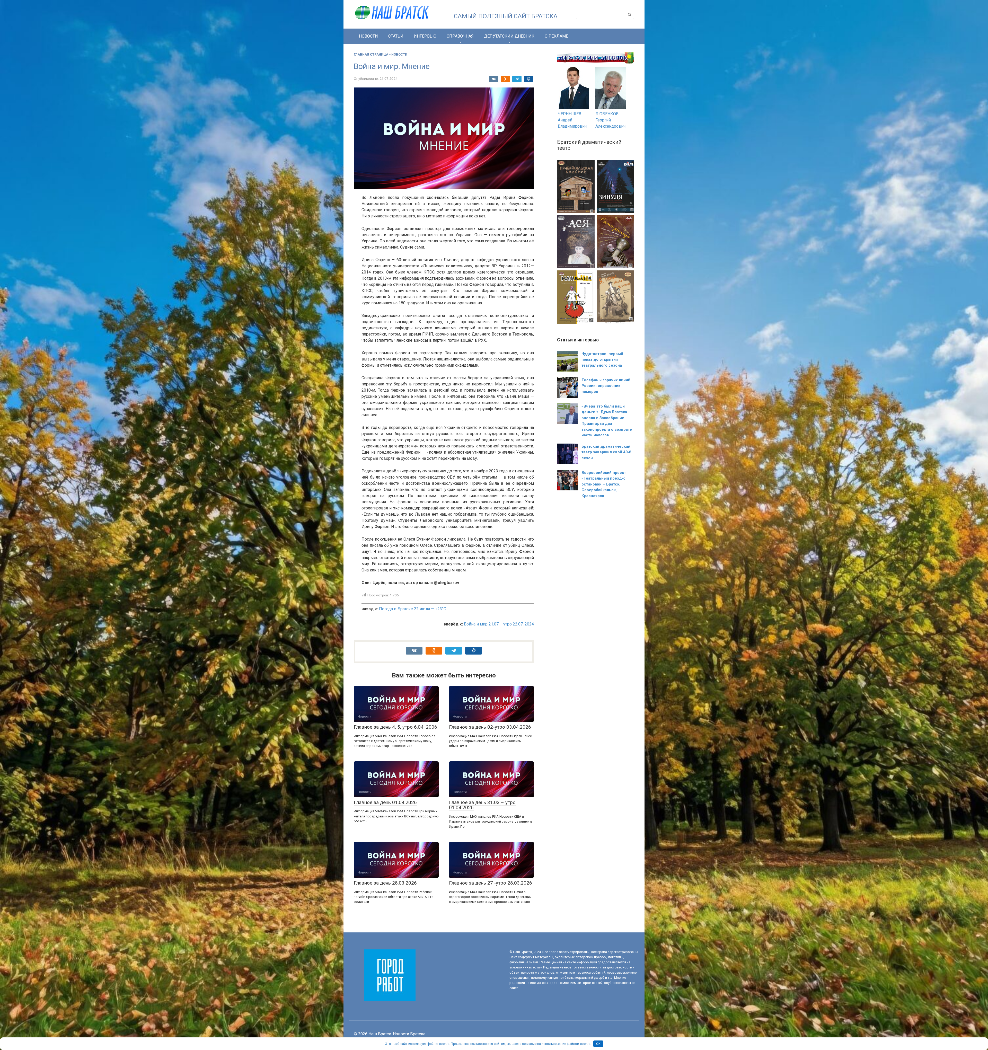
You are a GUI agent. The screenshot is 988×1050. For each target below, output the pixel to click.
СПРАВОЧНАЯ (460, 36)
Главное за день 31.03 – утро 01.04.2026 (482, 805)
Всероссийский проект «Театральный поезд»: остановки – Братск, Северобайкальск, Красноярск (603, 484)
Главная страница (371, 54)
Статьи (395, 36)
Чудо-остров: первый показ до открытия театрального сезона (602, 359)
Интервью (425, 36)
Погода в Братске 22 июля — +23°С (412, 608)
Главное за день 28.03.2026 (385, 883)
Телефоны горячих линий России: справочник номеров (605, 386)
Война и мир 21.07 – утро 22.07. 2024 (499, 624)
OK (598, 1044)
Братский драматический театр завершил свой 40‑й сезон (606, 452)
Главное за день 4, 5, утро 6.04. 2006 (395, 727)
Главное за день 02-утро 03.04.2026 (490, 727)
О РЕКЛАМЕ (556, 36)
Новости (368, 36)
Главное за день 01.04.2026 (385, 802)
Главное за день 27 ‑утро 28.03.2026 (490, 883)
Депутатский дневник (509, 36)
